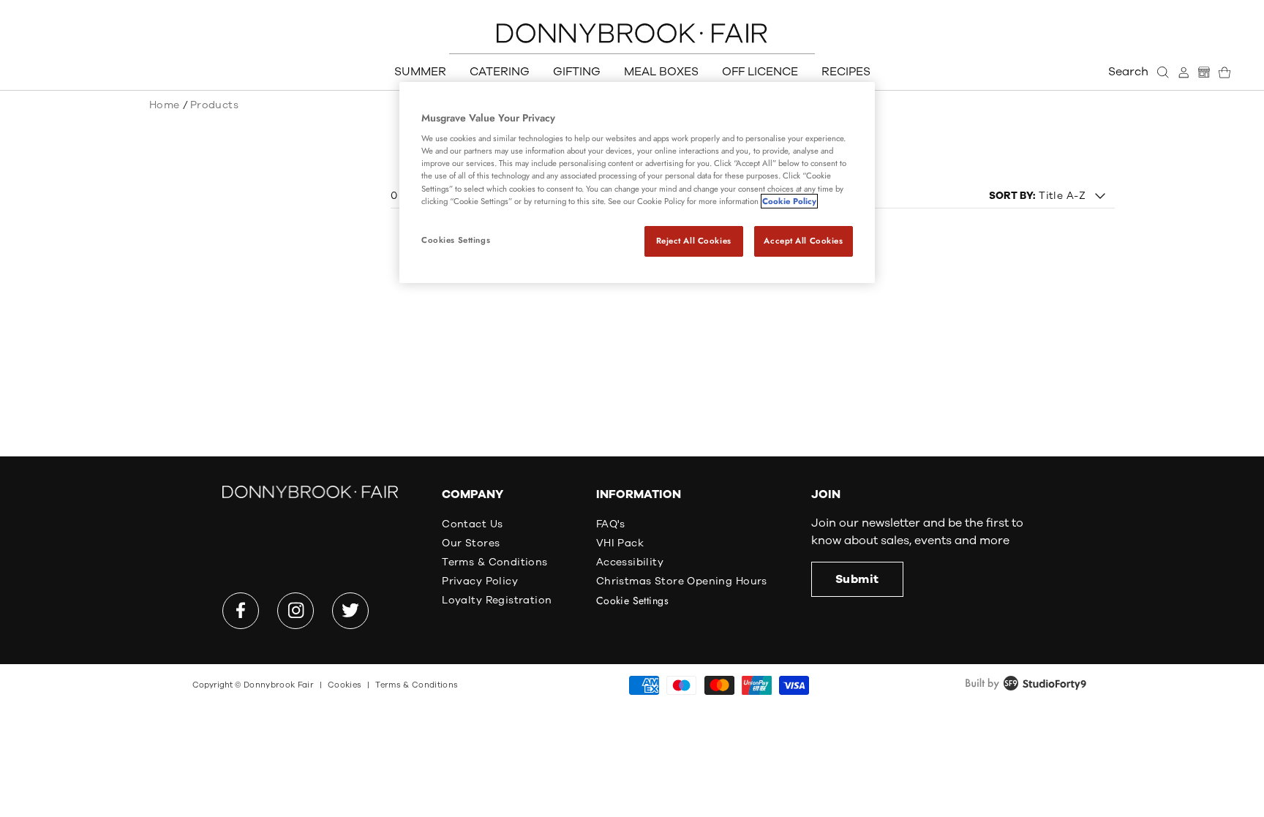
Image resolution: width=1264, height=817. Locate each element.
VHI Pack (620, 543)
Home (164, 105)
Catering (500, 72)
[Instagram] (295, 610)
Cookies (344, 684)
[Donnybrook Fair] (632, 33)
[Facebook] (240, 610)
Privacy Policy (480, 581)
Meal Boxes (661, 72)
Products (214, 105)
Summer (420, 72)
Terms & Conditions (495, 562)
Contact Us (472, 524)
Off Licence (760, 72)
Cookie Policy (789, 201)
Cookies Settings (455, 240)
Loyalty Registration (497, 600)
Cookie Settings (632, 600)
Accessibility (629, 562)
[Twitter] (350, 610)
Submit (857, 579)
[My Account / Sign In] (1183, 72)
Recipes (845, 72)
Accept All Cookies (803, 240)
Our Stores (471, 543)
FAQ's (610, 524)
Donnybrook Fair (279, 684)
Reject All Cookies (693, 240)
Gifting (577, 72)
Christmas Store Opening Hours (681, 581)
